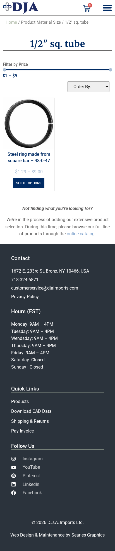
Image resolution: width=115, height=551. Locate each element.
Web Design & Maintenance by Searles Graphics (57, 535)
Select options (28, 183)
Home (11, 22)
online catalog (81, 233)
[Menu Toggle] (107, 8)
